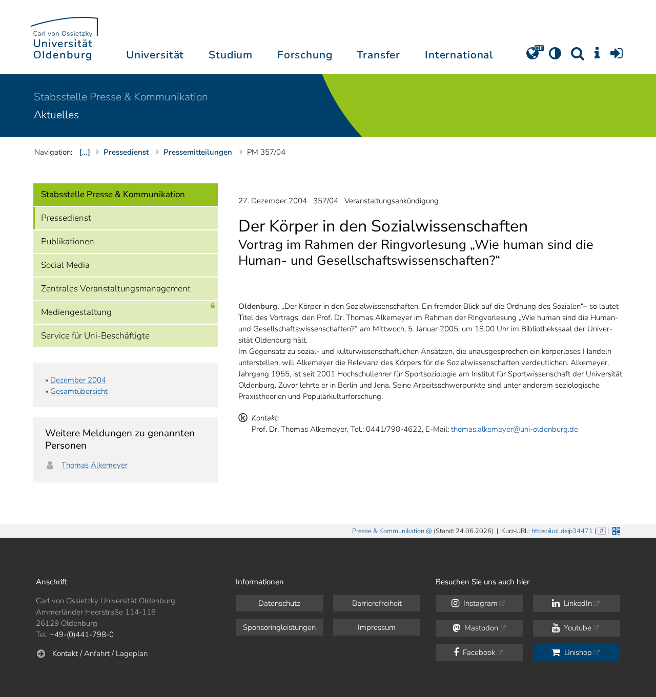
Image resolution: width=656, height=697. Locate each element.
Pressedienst (66, 218)
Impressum (377, 627)
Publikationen (67, 241)
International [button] (459, 55)
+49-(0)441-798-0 (82, 634)
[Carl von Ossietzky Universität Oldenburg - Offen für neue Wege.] (64, 37)
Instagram (479, 603)
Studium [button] (231, 55)
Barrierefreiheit (377, 603)
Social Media (65, 265)
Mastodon (480, 628)
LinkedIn (577, 603)
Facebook (478, 652)
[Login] (616, 56)
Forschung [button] (305, 55)
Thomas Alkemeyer (94, 465)
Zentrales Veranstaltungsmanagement (116, 288)
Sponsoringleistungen (279, 627)
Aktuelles (56, 115)
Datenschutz (279, 603)
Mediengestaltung (76, 312)
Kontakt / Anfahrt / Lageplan (100, 653)
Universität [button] (155, 55)
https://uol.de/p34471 (562, 531)
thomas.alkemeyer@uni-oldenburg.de (514, 429)
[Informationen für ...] (597, 56)
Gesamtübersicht (79, 391)
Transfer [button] (378, 55)
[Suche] (577, 56)
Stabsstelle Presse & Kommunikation (121, 97)
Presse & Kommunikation (388, 531)
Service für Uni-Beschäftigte (95, 336)
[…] (84, 152)
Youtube (576, 628)
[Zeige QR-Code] (615, 529)
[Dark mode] (555, 56)
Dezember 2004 (78, 380)
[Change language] (532, 56)
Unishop (577, 652)
